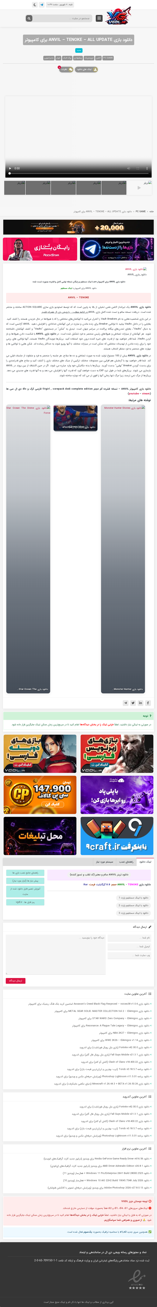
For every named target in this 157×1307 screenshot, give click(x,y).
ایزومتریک (89, 58)
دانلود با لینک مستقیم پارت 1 (133, 898)
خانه (152, 211)
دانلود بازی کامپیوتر (140, 389)
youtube (134, 394)
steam (146, 394)
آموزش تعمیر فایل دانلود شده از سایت (25, 891)
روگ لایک (67, 58)
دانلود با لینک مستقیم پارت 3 (133, 913)
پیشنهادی (78, 58)
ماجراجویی (49, 58)
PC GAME (108, 58)
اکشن (98, 58)
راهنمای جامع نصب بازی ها (25, 873)
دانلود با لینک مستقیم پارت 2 (133, 905)
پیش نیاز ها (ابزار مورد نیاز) (25, 881)
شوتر (58, 58)
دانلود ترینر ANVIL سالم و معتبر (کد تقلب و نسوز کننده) (99, 875)
